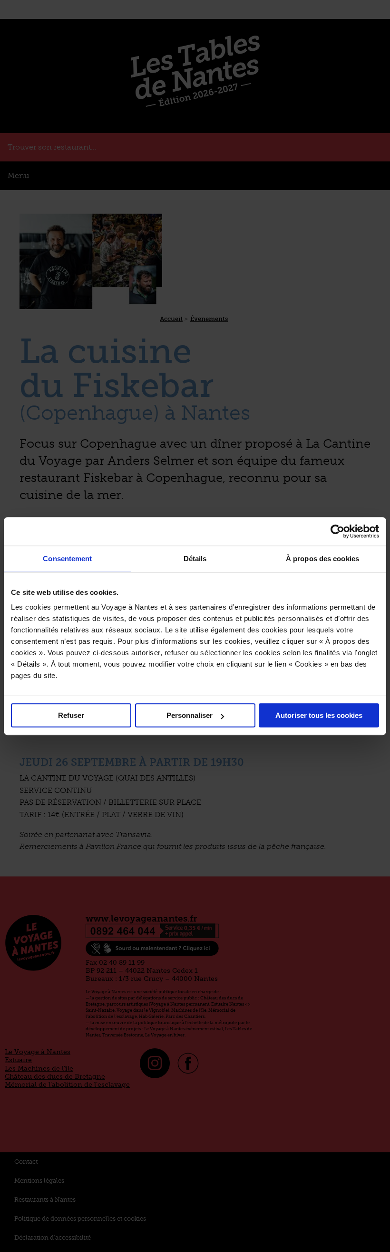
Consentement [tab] (67, 559)
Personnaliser (189, 715)
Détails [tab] (195, 559)
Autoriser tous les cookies (318, 715)
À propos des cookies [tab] (322, 559)
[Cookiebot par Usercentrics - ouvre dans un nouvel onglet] (337, 531)
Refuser (71, 715)
